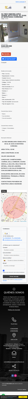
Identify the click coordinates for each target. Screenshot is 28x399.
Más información (10, 397)
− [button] (3, 197)
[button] (10, 40)
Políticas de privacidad (14, 309)
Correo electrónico (7, 252)
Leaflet (15, 221)
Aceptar (23, 396)
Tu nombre (5, 247)
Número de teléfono (7, 258)
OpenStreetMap (23, 221)
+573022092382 (7, 238)
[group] (14, 31)
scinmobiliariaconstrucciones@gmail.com (13, 240)
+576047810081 (17, 238)
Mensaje (5, 263)
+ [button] (3, 195)
